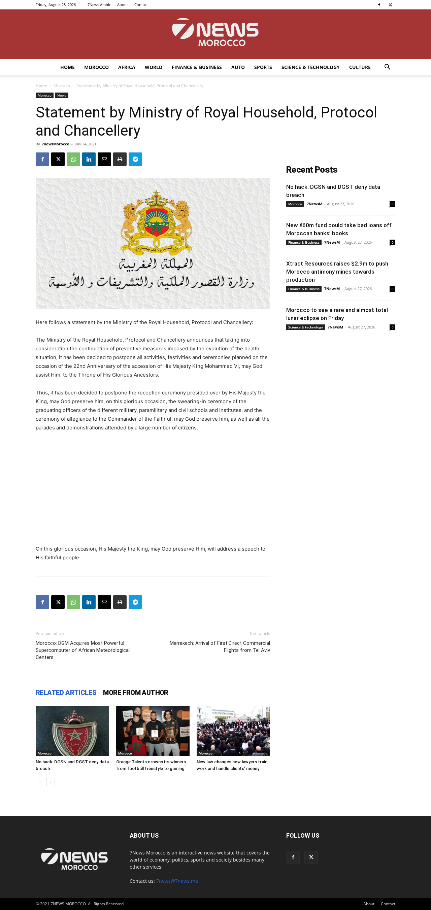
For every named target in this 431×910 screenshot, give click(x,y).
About (122, 4)
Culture (360, 67)
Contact (141, 4)
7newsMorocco (55, 143)
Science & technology (310, 67)
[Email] (104, 159)
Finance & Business (197, 67)
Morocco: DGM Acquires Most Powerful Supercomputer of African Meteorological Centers (83, 650)
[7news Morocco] (215, 34)
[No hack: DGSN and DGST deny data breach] (72, 731)
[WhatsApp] (73, 159)
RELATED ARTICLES (66, 693)
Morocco (96, 67)
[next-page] (50, 782)
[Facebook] (379, 4)
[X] (390, 4)
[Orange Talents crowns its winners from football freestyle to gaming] (153, 731)
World (153, 67)
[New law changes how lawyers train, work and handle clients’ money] (233, 731)
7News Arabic (99, 4)
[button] (387, 68)
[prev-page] (40, 782)
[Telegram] (135, 159)
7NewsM (314, 203)
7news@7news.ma (177, 881)
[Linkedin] (89, 159)
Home (67, 67)
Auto (238, 67)
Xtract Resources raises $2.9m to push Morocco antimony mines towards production (337, 271)
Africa (126, 67)
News (61, 95)
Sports (263, 67)
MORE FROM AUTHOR (135, 693)
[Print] (120, 159)
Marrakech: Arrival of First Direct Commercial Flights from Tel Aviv (220, 646)
